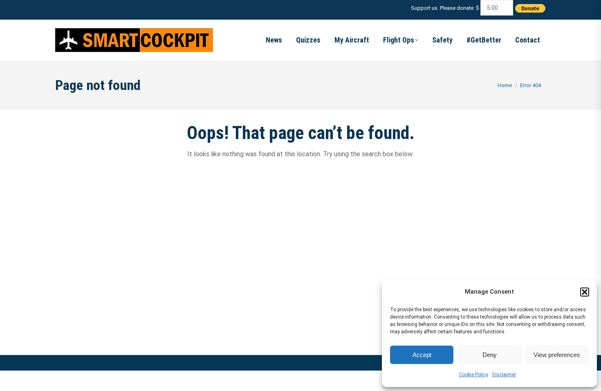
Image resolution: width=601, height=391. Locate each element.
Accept (422, 354)
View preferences (557, 354)
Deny (489, 354)
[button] (585, 292)
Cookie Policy (473, 375)
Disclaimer (504, 375)
